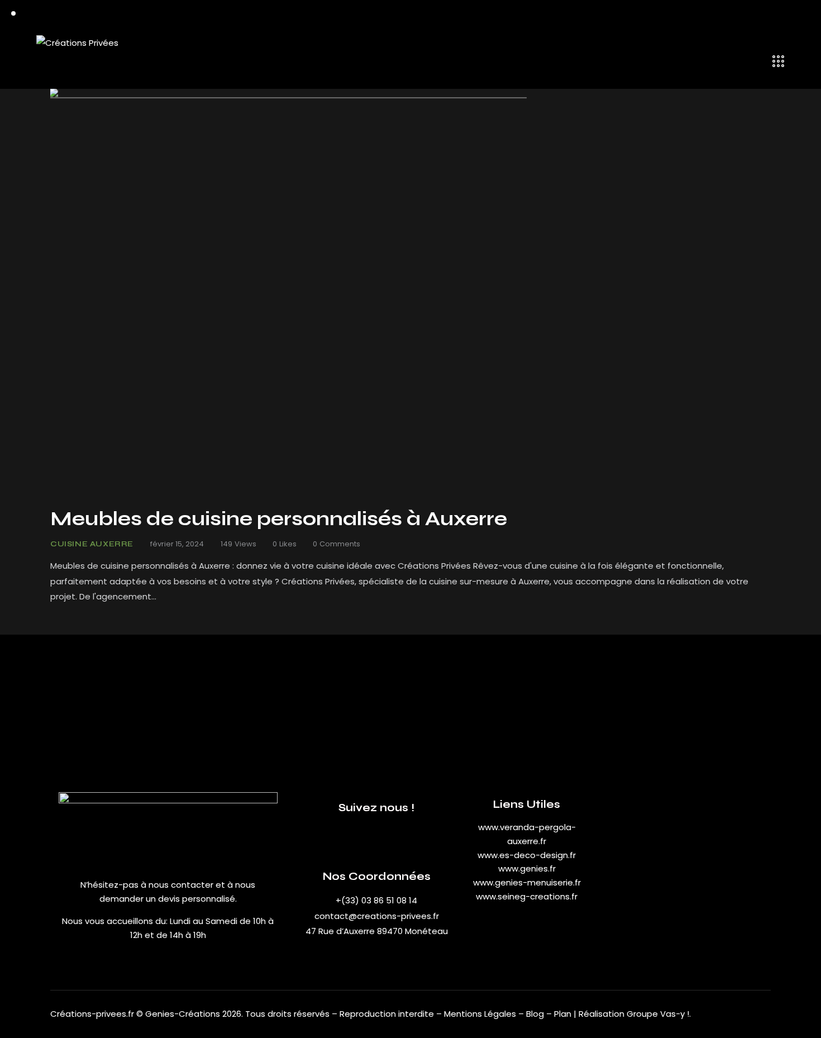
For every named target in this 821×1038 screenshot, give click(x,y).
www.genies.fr (527, 868)
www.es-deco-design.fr (527, 855)
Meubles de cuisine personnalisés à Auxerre (278, 519)
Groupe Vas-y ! (658, 1014)
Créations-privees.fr (92, 1014)
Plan (562, 1014)
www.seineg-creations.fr (526, 896)
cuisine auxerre (91, 544)
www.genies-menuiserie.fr (527, 882)
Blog (536, 1014)
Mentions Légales (480, 1014)
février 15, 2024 (177, 544)
